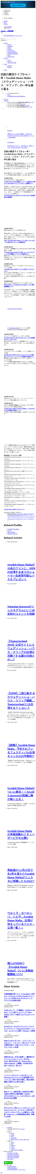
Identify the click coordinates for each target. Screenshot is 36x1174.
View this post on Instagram (14, 308)
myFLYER (7, 26)
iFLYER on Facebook (13, 1154)
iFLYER (9, 1127)
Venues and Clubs (12, 52)
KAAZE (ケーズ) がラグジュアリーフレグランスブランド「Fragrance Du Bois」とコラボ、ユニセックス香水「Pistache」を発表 (19, 1029)
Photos (6, 24)
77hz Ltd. (22, 1129)
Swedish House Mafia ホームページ (14, 509)
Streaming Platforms (12, 53)
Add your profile (11, 62)
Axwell (29, 514)
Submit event (10, 56)
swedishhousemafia (14, 328)
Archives (9, 65)
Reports (9, 67)
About (12, 1142)
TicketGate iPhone (12, 1168)
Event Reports (11, 50)
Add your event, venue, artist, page (20, 1139)
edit (11, 26)
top (1, 1172)
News (5, 64)
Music (12, 96)
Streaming (10, 46)
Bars (5, 22)
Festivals (16, 96)
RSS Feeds (10, 1159)
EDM (20, 96)
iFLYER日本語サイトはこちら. (13, 35)
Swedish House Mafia (21, 514)
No (32, 102)
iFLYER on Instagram (13, 1156)
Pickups (9, 49)
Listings (9, 44)
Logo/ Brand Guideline (17, 1150)
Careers (13, 1148)
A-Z (8, 59)
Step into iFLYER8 (18, 5)
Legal (12, 1147)
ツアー (15, 519)
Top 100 (9, 61)
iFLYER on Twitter (12, 1153)
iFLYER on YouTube (13, 1157)
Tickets (9, 47)
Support (13, 1145)
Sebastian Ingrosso (17, 515)
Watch (23, 96)
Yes (30, 102)
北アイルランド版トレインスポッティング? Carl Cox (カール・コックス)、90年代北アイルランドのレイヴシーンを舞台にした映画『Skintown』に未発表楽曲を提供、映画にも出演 (19, 1112)
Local (8, 55)
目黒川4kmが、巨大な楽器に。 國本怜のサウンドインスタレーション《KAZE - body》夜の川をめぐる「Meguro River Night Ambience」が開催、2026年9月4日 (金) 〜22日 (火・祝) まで (19, 1061)
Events (6, 21)
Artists (5, 58)
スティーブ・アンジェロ (24, 517)
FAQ (12, 1144)
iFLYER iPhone (11, 1166)
